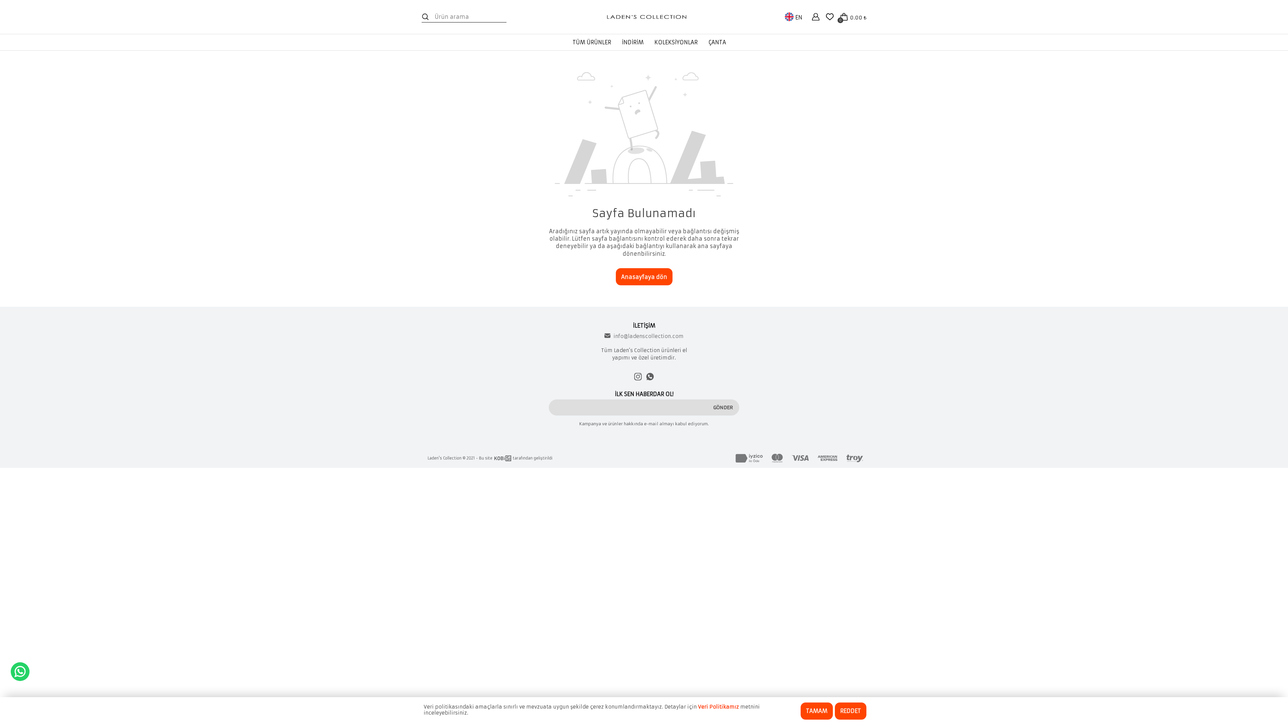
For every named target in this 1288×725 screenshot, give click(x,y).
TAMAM (816, 711)
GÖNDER (723, 407)
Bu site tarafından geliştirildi (515, 458)
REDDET (850, 711)
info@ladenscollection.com (648, 336)
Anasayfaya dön (644, 277)
